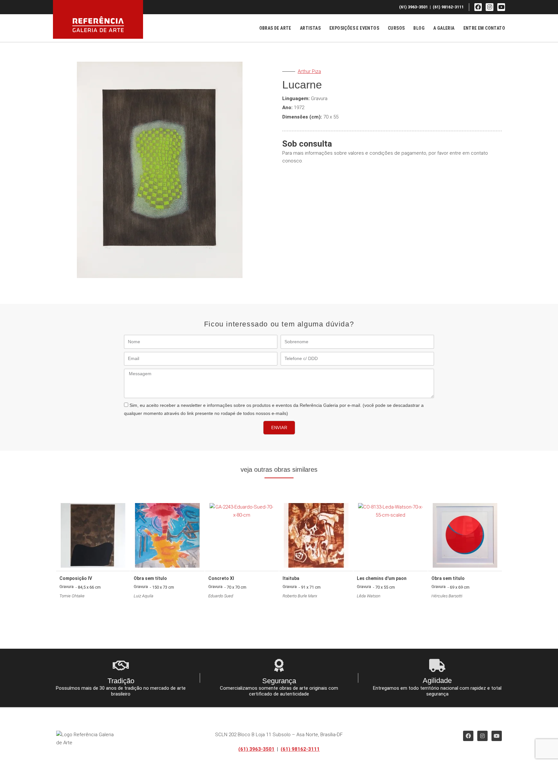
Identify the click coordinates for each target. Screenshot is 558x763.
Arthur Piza (309, 71)
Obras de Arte (275, 28)
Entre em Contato (484, 28)
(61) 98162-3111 (300, 749)
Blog (419, 28)
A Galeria (444, 28)
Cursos (396, 28)
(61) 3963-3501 (256, 749)
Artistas (310, 28)
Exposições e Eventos (354, 28)
